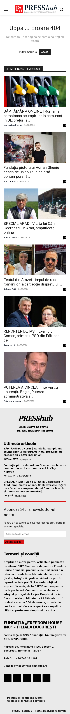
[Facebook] (7, 678)
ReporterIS (9, 345)
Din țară (8, 495)
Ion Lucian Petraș (13, 125)
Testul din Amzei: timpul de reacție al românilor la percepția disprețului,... (35, 282)
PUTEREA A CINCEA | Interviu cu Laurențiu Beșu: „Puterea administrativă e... (31, 391)
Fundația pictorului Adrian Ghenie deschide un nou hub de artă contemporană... (31, 172)
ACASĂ (44, 52)
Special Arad (10, 237)
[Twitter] (37, 678)
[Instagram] (17, 678)
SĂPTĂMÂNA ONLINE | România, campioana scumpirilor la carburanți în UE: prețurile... (33, 115)
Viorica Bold (10, 181)
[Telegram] (27, 678)
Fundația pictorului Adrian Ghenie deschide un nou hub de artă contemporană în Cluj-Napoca (35, 468)
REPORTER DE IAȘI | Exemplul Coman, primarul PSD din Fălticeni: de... (32, 335)
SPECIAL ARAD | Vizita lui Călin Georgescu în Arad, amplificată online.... (30, 228)
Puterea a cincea (13, 401)
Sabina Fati (10, 289)
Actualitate (11, 459)
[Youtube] (46, 678)
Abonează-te (13, 541)
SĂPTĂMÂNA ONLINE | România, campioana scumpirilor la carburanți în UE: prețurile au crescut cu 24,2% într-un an (33, 452)
